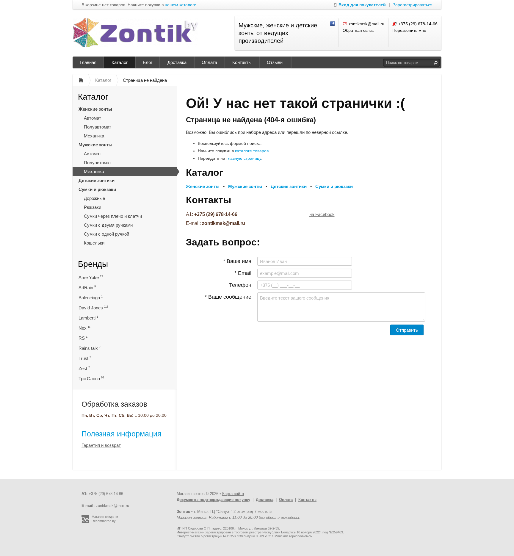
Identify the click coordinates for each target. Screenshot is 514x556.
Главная (88, 62)
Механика (94, 135)
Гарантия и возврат (101, 445)
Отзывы (275, 62)
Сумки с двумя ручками (108, 225)
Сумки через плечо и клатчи (113, 216)
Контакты (242, 62)
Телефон (240, 285)
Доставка (177, 62)
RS (83, 338)
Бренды (93, 264)
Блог (147, 62)
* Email (242, 273)
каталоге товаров (252, 150)
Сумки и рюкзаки (97, 189)
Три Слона (91, 378)
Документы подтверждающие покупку (213, 499)
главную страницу (243, 158)
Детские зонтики (97, 180)
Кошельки (94, 242)
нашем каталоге (180, 5)
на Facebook (322, 214)
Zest (84, 368)
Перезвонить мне (409, 30)
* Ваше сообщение (228, 297)
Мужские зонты (95, 144)
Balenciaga (91, 297)
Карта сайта (233, 493)
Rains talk (90, 348)
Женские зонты (95, 109)
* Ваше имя (237, 261)
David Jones (93, 307)
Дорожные (94, 198)
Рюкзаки (92, 207)
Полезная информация (122, 434)
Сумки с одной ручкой (106, 234)
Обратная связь (358, 30)
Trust (85, 358)
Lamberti (88, 317)
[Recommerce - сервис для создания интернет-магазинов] (85, 521)
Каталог (120, 62)
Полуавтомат (97, 126)
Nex (84, 328)
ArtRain (87, 287)
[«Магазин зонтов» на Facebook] (333, 24)
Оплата (209, 62)
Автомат (92, 117)
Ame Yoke (91, 277)
